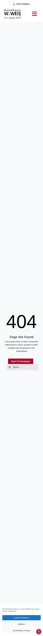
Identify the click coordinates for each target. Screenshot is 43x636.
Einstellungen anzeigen (21, 630)
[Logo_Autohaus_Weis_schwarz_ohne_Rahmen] (12, 9)
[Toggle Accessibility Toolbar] (38, 631)
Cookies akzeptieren (21, 618)
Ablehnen (21, 624)
